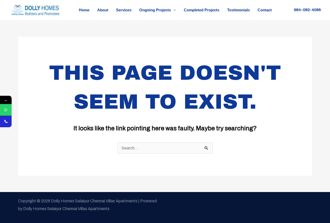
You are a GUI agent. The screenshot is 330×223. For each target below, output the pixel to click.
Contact (265, 10)
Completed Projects (201, 10)
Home (84, 10)
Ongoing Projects (155, 10)
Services (123, 10)
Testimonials (238, 10)
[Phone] (6, 121)
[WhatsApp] (6, 110)
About (102, 10)
